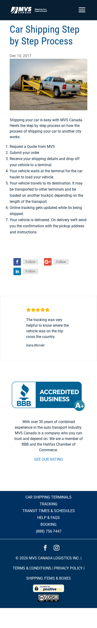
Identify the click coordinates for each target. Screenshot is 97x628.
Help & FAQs (48, 517)
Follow (30, 262)
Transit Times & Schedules (48, 511)
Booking (48, 524)
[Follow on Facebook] (17, 262)
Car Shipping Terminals (48, 497)
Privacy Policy (68, 568)
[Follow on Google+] (48, 262)
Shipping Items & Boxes (48, 578)
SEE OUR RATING (48, 459)
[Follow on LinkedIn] (17, 271)
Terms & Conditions (32, 568)
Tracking (48, 504)
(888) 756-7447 (48, 531)
